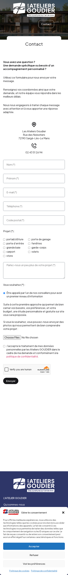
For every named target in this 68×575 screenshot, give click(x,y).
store (9, 255)
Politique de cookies (19, 571)
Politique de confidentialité (44, 571)
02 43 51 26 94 (34, 152)
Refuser (34, 554)
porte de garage (41, 239)
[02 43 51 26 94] (34, 145)
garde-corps (38, 247)
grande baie (13, 247)
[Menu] (18, 24)
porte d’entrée (15, 243)
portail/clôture (14, 239)
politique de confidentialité (22, 356)
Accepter (34, 546)
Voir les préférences (34, 563)
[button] (63, 512)
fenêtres (36, 243)
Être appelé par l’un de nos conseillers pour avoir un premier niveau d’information (34, 294)
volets (35, 251)
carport (10, 251)
